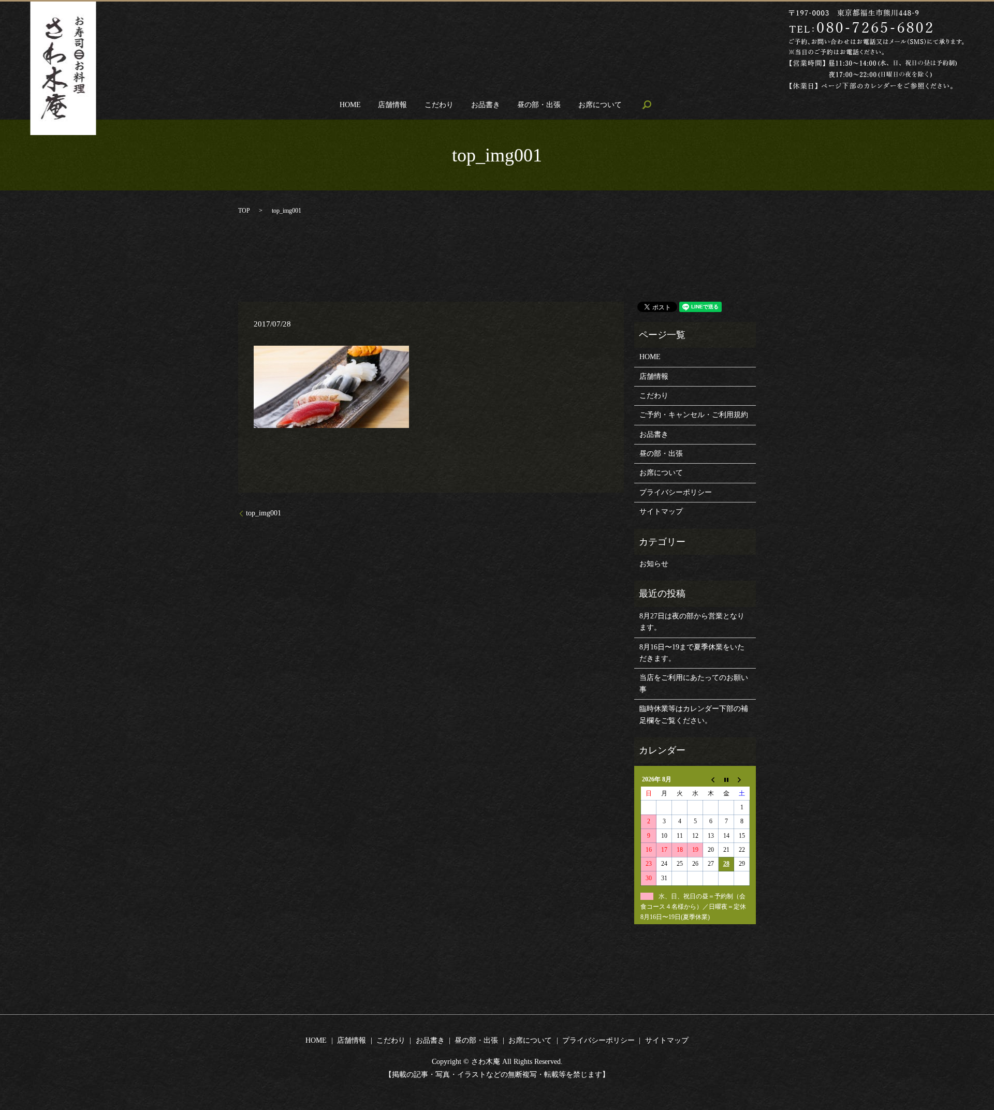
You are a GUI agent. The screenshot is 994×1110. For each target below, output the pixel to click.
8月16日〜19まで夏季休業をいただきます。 (691, 652)
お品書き (485, 105)
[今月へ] (726, 780)
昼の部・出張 (539, 105)
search (646, 104)
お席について (600, 105)
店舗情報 (392, 105)
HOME (350, 105)
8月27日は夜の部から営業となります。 (691, 621)
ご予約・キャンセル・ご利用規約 (693, 415)
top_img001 (263, 513)
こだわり (439, 105)
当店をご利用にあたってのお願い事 (693, 683)
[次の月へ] (742, 780)
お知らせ (653, 564)
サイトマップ (661, 511)
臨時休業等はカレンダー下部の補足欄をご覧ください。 (693, 714)
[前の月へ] (711, 780)
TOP (244, 210)
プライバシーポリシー (675, 492)
